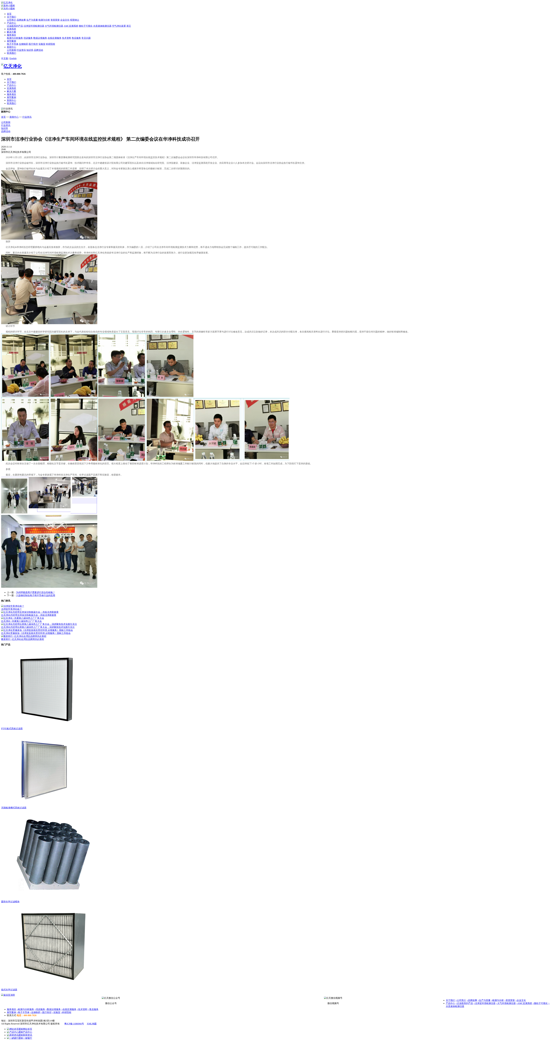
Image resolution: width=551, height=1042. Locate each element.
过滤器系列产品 (15, 26)
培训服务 (28, 38)
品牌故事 (21, 20)
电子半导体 (12, 44)
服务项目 (11, 35)
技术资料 (66, 38)
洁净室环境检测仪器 (34, 26)
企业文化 (64, 20)
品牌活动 (38, 50)
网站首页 (27, 1029)
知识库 (29, 50)
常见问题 (86, 38)
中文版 (4, 58)
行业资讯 (21, 50)
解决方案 (11, 32)
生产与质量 (32, 20)
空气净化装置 (119, 26)
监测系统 (11, 29)
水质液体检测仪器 (102, 26)
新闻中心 (11, 47)
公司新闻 (11, 50)
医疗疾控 (33, 44)
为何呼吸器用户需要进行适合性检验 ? (35, 592)
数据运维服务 (40, 38)
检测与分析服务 (15, 38)
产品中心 (11, 23)
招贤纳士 (74, 20)
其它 (128, 26)
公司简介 (11, 20)
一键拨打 (27, 1038)
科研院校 (50, 44)
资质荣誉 (55, 20)
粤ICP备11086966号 (74, 1023)
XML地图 (92, 1023)
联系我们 (11, 53)
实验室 (41, 44)
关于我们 (11, 17)
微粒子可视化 (86, 26)
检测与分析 (44, 20)
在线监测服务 (54, 38)
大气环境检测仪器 (54, 26)
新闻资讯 (27, 1035)
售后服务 (76, 38)
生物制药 (23, 44)
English (13, 58)
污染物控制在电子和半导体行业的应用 (35, 595)
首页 (9, 14)
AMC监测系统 (71, 26)
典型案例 (11, 41)
